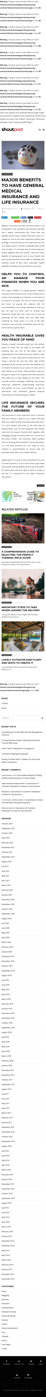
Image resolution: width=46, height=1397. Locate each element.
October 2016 (7, 1137)
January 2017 (7, 1123)
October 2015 (7, 1194)
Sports (4, 1340)
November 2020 (8, 904)
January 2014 (7, 1269)
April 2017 (6, 1108)
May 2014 (5, 1251)
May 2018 (5, 1047)
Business (5, 1299)
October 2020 (7, 909)
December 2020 (8, 900)
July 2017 (5, 1094)
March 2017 (6, 1113)
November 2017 (8, 1075)
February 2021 (7, 890)
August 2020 (7, 919)
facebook (6, 1364)
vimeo (41, 1364)
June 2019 (6, 985)
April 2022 (6, 838)
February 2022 (7, 843)
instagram (28, 1378)
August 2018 (7, 1032)
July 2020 (5, 923)
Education (6, 1304)
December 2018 (8, 1013)
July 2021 (5, 866)
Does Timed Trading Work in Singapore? (18, 748)
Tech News (6, 1345)
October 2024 (7, 824)
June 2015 (6, 1213)
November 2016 (8, 1132)
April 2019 (6, 994)
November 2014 (8, 1246)
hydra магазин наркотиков (13, 783)
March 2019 (6, 999)
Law (3, 1332)
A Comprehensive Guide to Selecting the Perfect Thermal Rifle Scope (20, 554)
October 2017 (7, 1080)
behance (31, 1364)
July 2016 (5, 1151)
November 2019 (8, 961)
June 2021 (6, 871)
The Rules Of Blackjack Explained (15, 754)
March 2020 (6, 942)
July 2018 (5, 1037)
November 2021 (8, 847)
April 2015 (6, 1222)
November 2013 (8, 1279)
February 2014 (7, 1265)
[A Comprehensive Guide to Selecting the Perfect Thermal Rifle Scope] (23, 528)
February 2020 (7, 947)
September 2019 (8, 971)
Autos (4, 1291)
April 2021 (6, 881)
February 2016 (7, 1175)
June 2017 (6, 1099)
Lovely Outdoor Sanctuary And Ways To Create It (21, 661)
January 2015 (7, 1236)
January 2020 (7, 952)
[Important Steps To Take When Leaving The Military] (23, 584)
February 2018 (7, 1061)
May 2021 (5, 876)
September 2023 (8, 828)
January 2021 (7, 895)
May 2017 (5, 1104)
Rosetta (5, 791)
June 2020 (6, 928)
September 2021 (8, 857)
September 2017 (8, 1085)
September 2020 (8, 914)
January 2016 (7, 1179)
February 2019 (7, 1004)
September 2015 (8, 1198)
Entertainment (7, 1308)
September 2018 (8, 1028)
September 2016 (8, 1141)
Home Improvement (10, 1328)
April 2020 (6, 937)
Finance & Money (8, 1316)
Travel (4, 1349)
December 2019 (8, 956)
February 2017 (7, 1118)
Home (4, 708)
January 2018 (7, 1066)
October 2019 (7, 966)
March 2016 (6, 1170)
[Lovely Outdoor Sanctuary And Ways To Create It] (23, 636)
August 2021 (7, 862)
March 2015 (6, 1227)
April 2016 (6, 1165)
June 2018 (6, 1042)
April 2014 (6, 1255)
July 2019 (5, 980)
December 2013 (8, 1274)
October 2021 (7, 852)
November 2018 (8, 1018)
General (7, 174)
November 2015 (8, 1189)
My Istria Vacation (16, 496)
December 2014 (8, 1241)
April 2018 (6, 1051)
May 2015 (5, 1217)
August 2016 (7, 1146)
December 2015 (8, 1184)
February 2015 (7, 1232)
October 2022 (7, 833)
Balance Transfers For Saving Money (30, 498)
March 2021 (6, 885)
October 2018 (7, 1023)
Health (4, 1324)
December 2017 (8, 1070)
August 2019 (7, 975)
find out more (7, 808)
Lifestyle (5, 1336)
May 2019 (5, 990)
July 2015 (5, 1208)
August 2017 (7, 1089)
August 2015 (7, 1203)
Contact (5, 703)
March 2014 (6, 1260)
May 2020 (5, 933)
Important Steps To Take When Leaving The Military (21, 609)
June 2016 (6, 1156)
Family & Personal (9, 1312)
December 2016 (8, 1127)
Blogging (5, 1295)
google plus (19, 1364)
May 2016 (5, 1160)
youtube (17, 1378)
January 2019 (7, 1009)
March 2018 (6, 1056)
